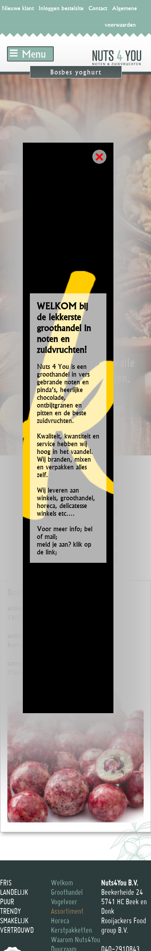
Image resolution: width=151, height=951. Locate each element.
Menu (34, 54)
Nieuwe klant (18, 8)
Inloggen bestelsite (61, 8)
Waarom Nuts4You (75, 939)
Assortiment (67, 911)
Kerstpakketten (71, 929)
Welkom (62, 882)
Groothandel (67, 892)
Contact (97, 8)
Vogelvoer (64, 901)
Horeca (60, 920)
